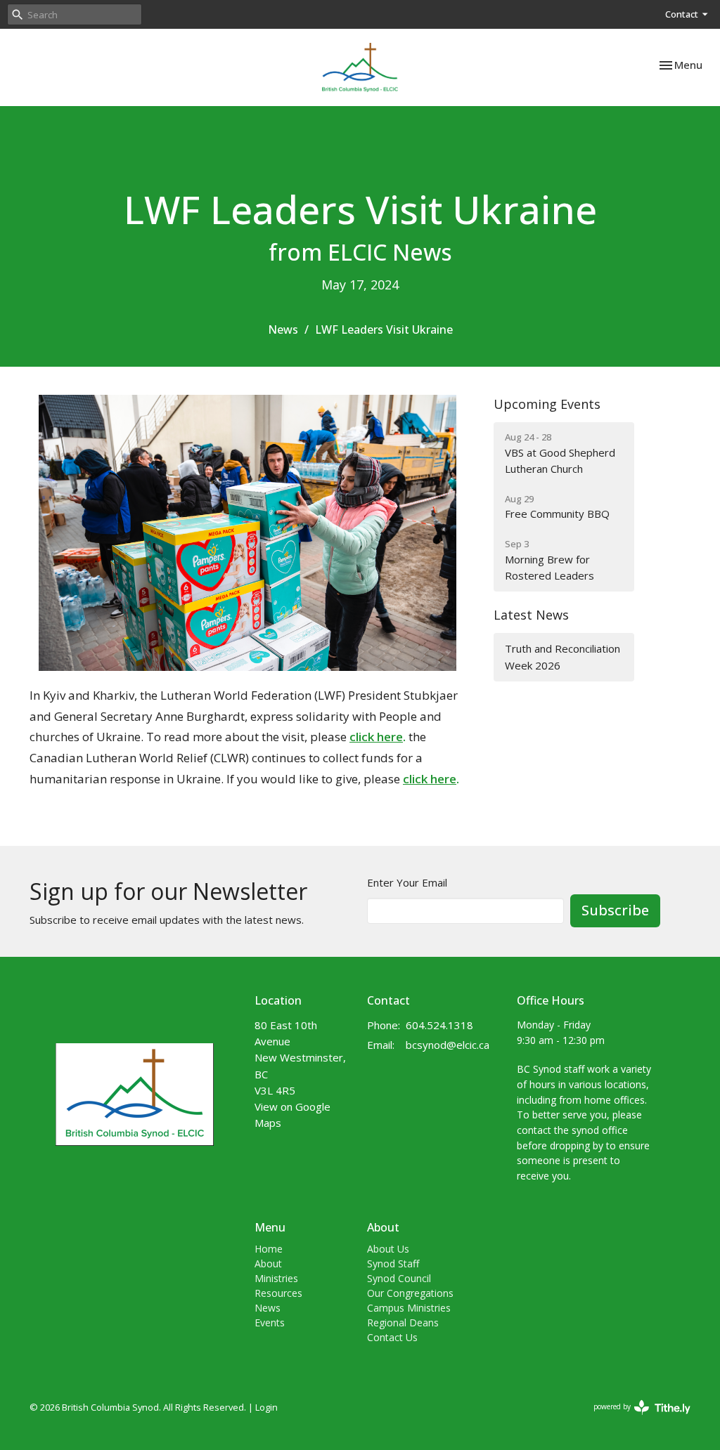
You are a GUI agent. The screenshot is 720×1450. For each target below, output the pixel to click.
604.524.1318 (439, 1025)
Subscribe (615, 910)
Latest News (531, 614)
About (268, 1263)
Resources (278, 1293)
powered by (634, 1418)
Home (269, 1248)
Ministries (276, 1278)
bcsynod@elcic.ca (447, 1045)
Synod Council (399, 1278)
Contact (681, 14)
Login (266, 1407)
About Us (388, 1248)
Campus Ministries (409, 1307)
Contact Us (392, 1337)
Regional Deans (403, 1322)
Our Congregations (410, 1293)
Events (270, 1322)
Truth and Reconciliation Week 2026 (562, 656)
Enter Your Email (407, 882)
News (283, 329)
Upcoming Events (547, 404)
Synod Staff (393, 1263)
